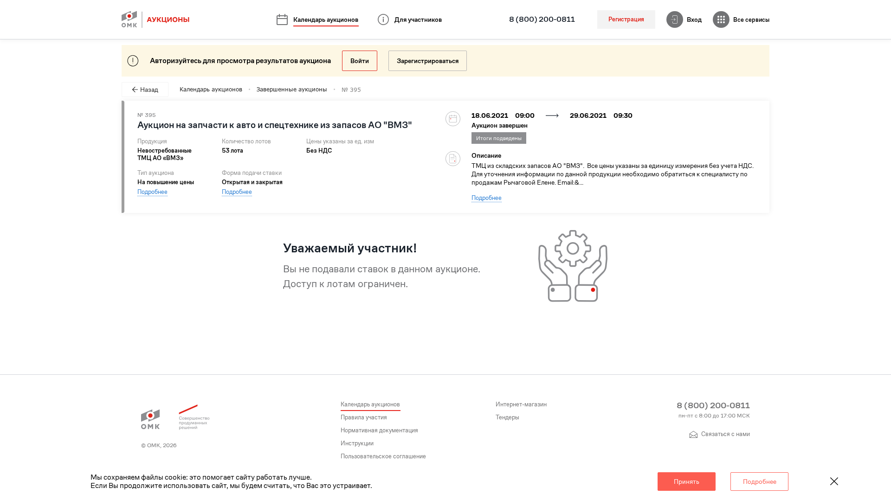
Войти (359, 61)
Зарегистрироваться (427, 61)
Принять (686, 481)
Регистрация (626, 19)
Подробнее (152, 192)
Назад (149, 89)
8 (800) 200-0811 (542, 19)
